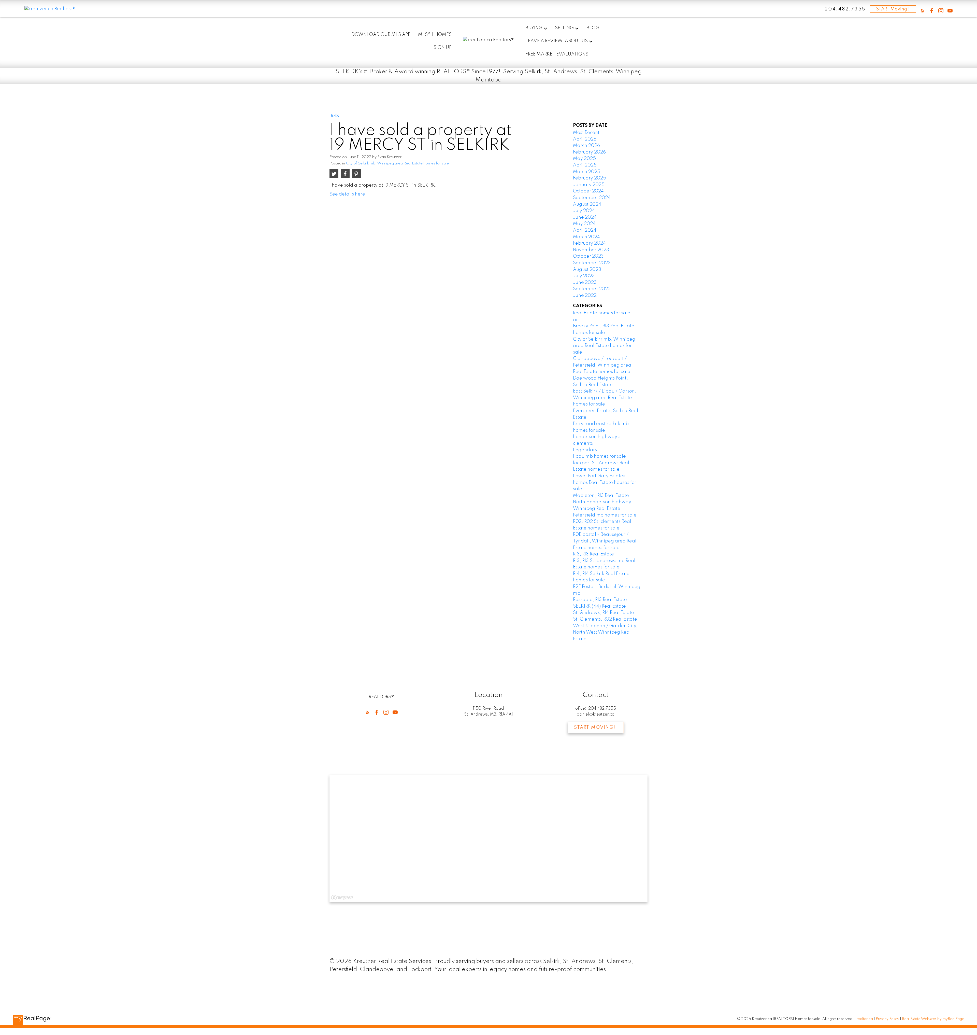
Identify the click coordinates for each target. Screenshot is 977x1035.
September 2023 (592, 263)
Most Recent (586, 132)
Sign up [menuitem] (443, 47)
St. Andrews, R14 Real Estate (603, 612)
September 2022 (592, 289)
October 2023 (588, 256)
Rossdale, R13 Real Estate (600, 599)
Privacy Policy (887, 1019)
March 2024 (586, 237)
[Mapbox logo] (342, 898)
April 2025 (585, 165)
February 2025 (589, 178)
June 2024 (585, 217)
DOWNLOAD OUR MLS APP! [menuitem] (381, 34)
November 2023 (591, 250)
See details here (347, 194)
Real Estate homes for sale (601, 313)
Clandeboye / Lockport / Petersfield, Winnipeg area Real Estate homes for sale (602, 365)
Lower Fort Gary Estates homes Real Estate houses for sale (604, 482)
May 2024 (584, 223)
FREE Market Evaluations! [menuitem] (557, 54)
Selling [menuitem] (564, 28)
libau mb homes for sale (599, 456)
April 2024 (584, 230)
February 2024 (589, 243)
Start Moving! (594, 727)
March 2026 (586, 145)
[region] (488, 838)
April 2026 (584, 139)
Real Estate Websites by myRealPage (933, 1019)
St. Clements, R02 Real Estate (605, 619)
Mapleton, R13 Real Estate (601, 495)
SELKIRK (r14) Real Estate (599, 606)
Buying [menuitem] (533, 28)
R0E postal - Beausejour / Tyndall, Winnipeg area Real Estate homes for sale (604, 541)
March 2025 (586, 172)
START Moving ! (893, 9)
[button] (922, 10)
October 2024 (588, 191)
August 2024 (587, 204)
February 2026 (589, 152)
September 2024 (592, 197)
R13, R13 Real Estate (593, 554)
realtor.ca (865, 1019)
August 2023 (587, 269)
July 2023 (584, 276)
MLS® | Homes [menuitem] (435, 34)
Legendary (585, 450)
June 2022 (585, 295)
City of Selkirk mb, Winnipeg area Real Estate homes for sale (397, 163)
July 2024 (584, 210)
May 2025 (584, 158)
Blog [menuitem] (592, 28)
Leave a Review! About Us (556, 41)
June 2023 (585, 282)
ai (575, 319)
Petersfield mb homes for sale (605, 515)
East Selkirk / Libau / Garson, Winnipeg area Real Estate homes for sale (604, 398)
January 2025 (589, 185)
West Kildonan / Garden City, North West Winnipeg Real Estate (605, 632)
